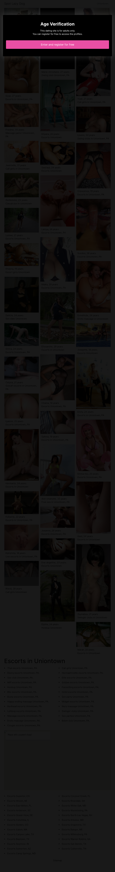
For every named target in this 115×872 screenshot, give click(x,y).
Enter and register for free (57, 44)
